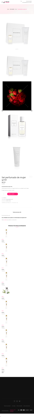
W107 (3, 282)
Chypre (7, 200)
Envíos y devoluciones (26, 405)
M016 (3, 296)
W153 (3, 239)
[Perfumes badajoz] (5, 410)
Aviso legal (13, 405)
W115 (3, 267)
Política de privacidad (20, 389)
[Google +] (15, 202)
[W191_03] (17, 126)
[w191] (17, 95)
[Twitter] (13, 202)
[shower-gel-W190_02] (17, 156)
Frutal (9, 200)
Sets (16, 9)
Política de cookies (19, 405)
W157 (3, 253)
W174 (3, 353)
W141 (3, 339)
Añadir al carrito (7, 269)
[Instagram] (17, 401)
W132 (3, 325)
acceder (5, 219)
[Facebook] (14, 401)
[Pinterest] (14, 202)
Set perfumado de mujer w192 (31, 176)
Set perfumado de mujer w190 (30, 176)
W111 (3, 368)
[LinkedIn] (17, 202)
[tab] (17, 212)
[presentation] (2, 372)
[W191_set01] (17, 33)
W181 (3, 310)
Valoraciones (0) (17, 212)
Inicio (8, 9)
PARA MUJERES (12, 9)
